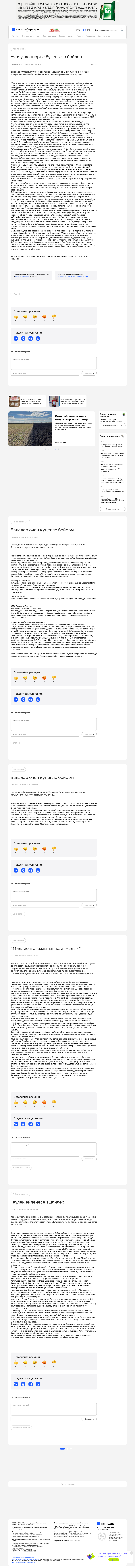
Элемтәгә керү (49, 36)
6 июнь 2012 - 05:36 (16, 64)
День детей (18, 914)
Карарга (113, 1560)
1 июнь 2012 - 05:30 (16, 955)
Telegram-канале (22, 276)
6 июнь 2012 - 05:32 (16, 537)
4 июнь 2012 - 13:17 (16, 784)
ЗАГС (15, 743)
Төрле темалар (67, 1484)
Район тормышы (20, 522)
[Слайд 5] (58, 449)
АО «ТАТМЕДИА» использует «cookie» (25, 1559)
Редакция (90, 36)
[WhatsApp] (38, 338)
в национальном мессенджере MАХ (73, 276)
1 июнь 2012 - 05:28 (16, 1209)
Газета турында (66, 36)
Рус (78, 30)
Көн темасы (18, 49)
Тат (88, 30)
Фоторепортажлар (30, 36)
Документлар (104, 36)
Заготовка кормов (21, 1427)
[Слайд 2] (48, 449)
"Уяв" (15, 294)
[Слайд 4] (55, 449)
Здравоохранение (21, 1167)
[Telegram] (30, 338)
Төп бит (15, 36)
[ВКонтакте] (16, 338)
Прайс (80, 36)
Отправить (89, 373)
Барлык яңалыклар (113, 509)
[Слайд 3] (52, 449)
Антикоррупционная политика (23, 1558)
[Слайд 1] (45, 449)
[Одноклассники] (23, 338)
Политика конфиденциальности (23, 1562)
